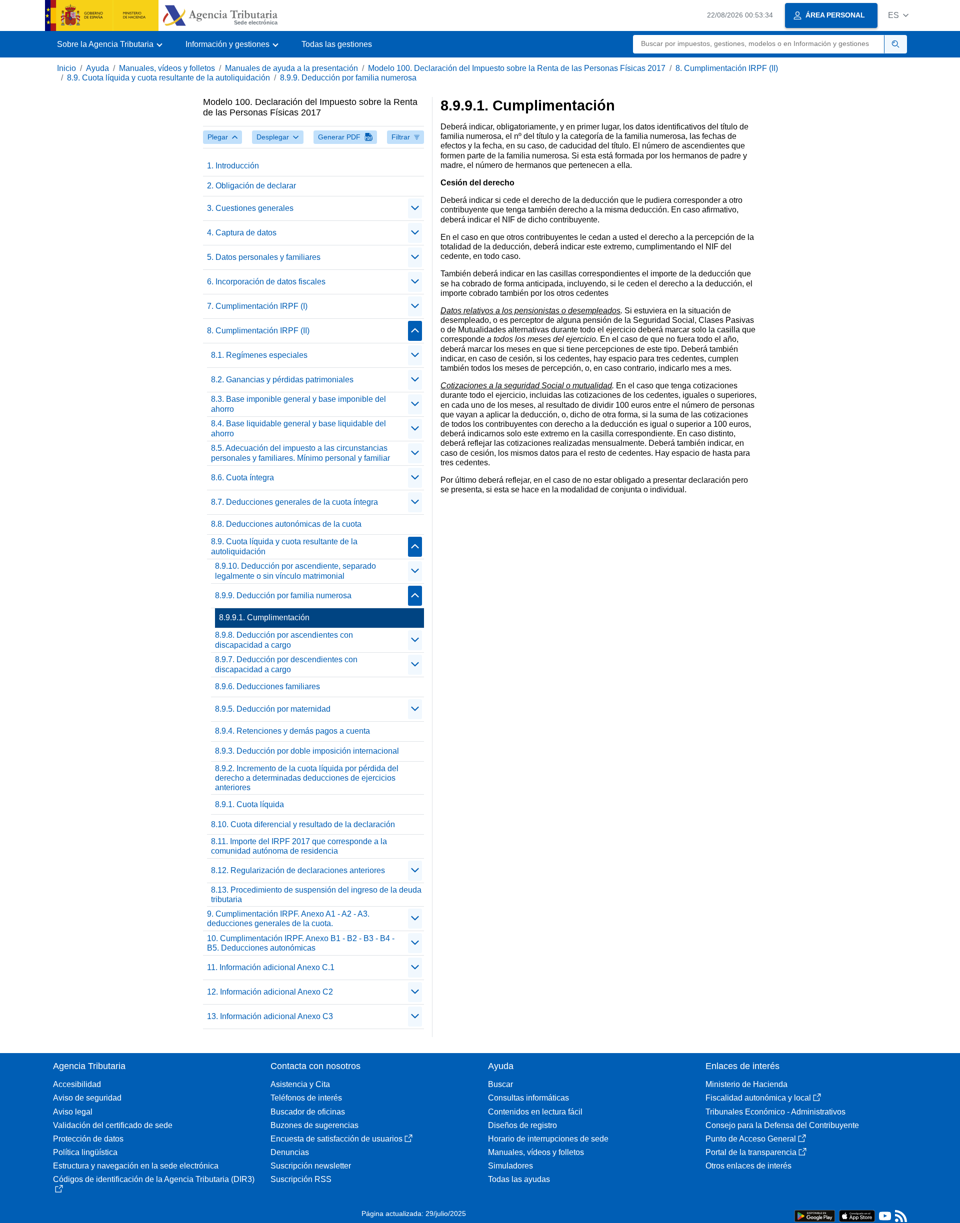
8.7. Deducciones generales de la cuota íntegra (294, 502)
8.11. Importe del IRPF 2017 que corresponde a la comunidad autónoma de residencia (299, 846)
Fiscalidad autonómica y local (758, 1098)
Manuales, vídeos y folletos (167, 68)
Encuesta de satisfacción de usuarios (336, 1139)
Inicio (66, 68)
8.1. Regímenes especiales (259, 355)
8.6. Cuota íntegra (242, 477)
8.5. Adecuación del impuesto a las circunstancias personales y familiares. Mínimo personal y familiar (300, 453)
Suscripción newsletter (310, 1166)
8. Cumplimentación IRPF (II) (727, 68)
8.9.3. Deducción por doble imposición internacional (307, 751)
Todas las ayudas (519, 1179)
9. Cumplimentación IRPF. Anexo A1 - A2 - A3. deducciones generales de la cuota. (288, 919)
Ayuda (97, 68)
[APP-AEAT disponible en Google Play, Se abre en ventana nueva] (814, 1215)
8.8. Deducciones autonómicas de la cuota (286, 524)
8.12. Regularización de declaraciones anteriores (298, 870)
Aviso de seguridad (87, 1098)
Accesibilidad (77, 1084)
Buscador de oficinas (307, 1112)
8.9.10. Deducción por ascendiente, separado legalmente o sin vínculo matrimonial (295, 571)
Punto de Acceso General (751, 1139)
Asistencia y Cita (300, 1084)
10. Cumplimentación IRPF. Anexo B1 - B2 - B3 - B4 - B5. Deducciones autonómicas (300, 943)
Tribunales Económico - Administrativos (776, 1112)
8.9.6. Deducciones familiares (267, 686)
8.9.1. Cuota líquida (249, 804)
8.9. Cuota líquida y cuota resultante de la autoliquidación (168, 77)
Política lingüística (85, 1152)
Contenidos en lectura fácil (535, 1112)
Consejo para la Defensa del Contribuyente (782, 1125)
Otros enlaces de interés (749, 1166)
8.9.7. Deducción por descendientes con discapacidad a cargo (286, 664)
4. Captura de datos (241, 232)
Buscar (500, 1084)
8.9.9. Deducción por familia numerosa (348, 77)
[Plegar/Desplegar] (415, 208)
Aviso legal (72, 1112)
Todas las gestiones (337, 44)
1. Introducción (233, 165)
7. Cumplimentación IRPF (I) (257, 306)
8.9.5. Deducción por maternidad (272, 709)
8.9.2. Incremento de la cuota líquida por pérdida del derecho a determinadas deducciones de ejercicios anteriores (306, 778)
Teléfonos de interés (306, 1098)
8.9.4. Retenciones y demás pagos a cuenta (292, 731)
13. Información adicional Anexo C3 (270, 1016)
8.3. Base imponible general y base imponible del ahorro (298, 404)
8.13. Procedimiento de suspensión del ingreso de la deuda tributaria (316, 895)
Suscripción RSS (301, 1179)
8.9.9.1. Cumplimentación (264, 617)
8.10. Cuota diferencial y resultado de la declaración (303, 824)
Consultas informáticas (528, 1098)
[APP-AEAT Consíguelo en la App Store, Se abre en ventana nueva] (857, 1215)
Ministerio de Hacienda (747, 1084)
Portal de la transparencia (751, 1152)
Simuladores (510, 1166)
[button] (898, 15)
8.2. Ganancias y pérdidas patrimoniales (282, 379)
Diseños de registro (522, 1125)
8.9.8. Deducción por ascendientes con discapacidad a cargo (284, 640)
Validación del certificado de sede (112, 1125)
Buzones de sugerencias (314, 1125)
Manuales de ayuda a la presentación (291, 68)
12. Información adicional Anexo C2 (270, 992)
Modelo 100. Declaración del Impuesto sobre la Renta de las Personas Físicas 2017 (517, 68)
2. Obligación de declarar (251, 185)
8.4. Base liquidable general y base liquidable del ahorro (298, 428)
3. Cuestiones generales (250, 208)
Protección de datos (88, 1139)
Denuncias (289, 1152)
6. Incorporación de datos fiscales (266, 281)
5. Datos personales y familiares (263, 257)
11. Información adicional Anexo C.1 (270, 967)
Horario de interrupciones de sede (548, 1139)
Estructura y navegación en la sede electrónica (135, 1166)
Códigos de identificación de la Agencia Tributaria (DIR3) (153, 1179)
